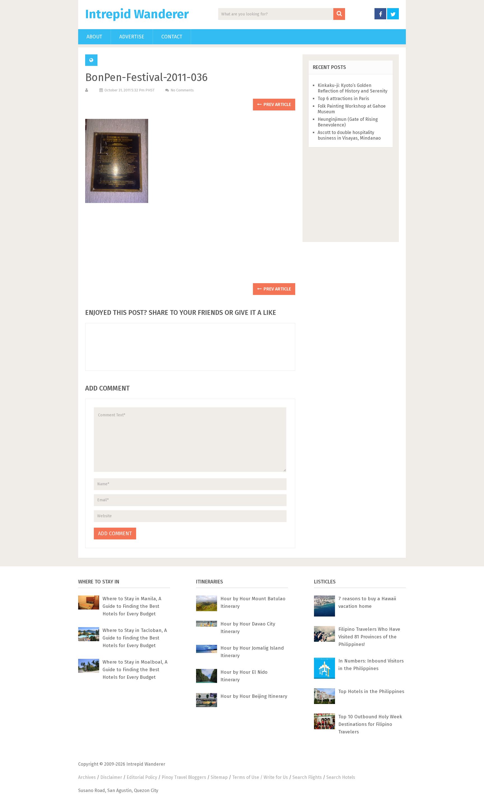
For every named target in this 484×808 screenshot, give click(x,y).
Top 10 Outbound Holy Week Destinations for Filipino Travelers (370, 724)
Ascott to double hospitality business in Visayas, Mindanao (349, 135)
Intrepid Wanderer (137, 14)
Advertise (131, 37)
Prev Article (276, 104)
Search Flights (307, 777)
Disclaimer (111, 777)
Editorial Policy (142, 777)
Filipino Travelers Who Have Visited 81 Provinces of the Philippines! (369, 636)
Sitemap (219, 777)
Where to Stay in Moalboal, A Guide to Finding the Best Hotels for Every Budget (135, 669)
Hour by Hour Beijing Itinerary (253, 696)
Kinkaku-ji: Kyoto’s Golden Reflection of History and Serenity (352, 88)
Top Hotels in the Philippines (371, 691)
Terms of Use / (248, 777)
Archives (87, 777)
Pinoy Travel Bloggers (184, 777)
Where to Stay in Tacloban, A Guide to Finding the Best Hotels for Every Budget (135, 637)
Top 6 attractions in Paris (343, 98)
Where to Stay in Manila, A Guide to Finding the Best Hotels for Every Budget (132, 606)
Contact (171, 37)
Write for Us (276, 777)
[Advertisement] (190, 246)
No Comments (182, 90)
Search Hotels (340, 777)
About (94, 37)
